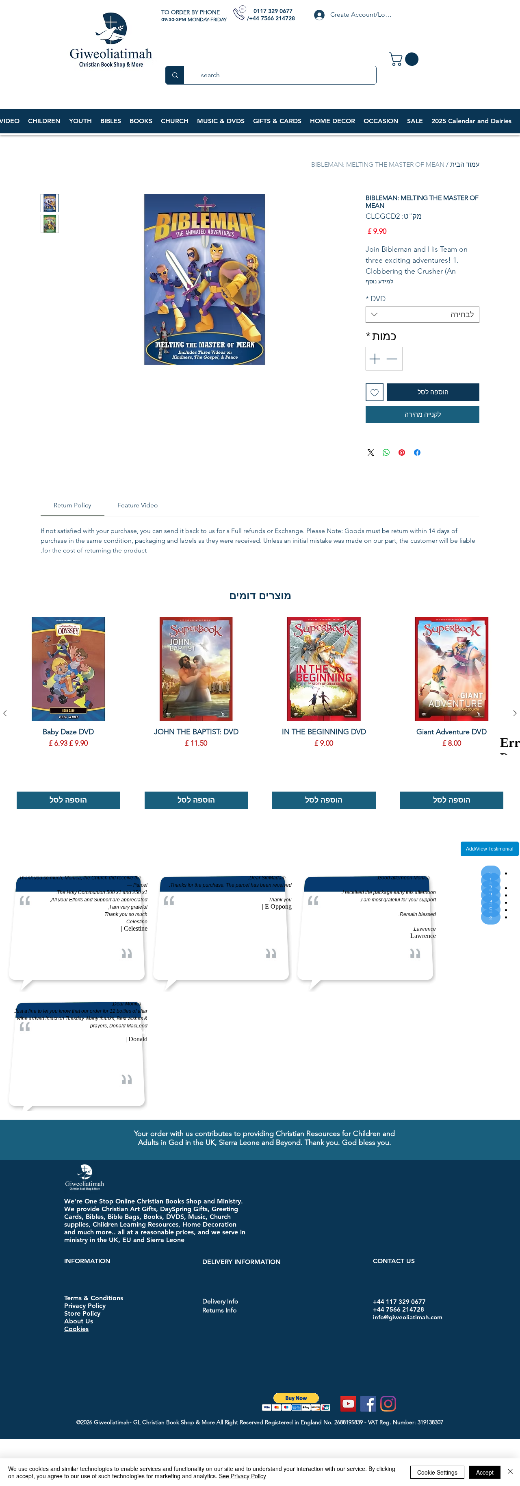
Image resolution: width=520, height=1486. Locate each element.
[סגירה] (510, 1472)
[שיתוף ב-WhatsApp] (386, 452)
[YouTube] (348, 1404)
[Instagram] (388, 1404)
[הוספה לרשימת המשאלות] (375, 392)
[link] (405, 59)
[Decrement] (392, 358)
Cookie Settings (437, 1472)
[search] (175, 75)
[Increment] (373, 358)
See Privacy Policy (242, 1476)
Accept (485, 1472)
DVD (376, 298)
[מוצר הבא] (5, 713)
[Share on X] (371, 452)
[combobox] (422, 315)
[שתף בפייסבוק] (417, 452)
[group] (260, 713)
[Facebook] (368, 1404)
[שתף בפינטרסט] (402, 452)
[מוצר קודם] (515, 713)
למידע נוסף (379, 281)
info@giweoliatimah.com (407, 1317)
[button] (44, 121)
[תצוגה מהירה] (452, 669)
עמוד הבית (464, 164)
